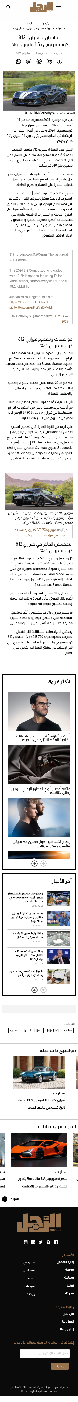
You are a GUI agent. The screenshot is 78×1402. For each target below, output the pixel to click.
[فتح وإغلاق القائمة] (58, 7)
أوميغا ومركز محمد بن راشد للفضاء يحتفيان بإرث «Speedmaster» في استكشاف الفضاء (25, 897)
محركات (68, 1293)
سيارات (31, 23)
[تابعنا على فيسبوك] (56, 1242)
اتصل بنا (68, 1321)
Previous (43, 863)
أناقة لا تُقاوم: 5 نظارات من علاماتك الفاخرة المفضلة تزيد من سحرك (43, 738)
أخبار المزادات (52, 1030)
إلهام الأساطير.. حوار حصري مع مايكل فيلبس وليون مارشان (41, 843)
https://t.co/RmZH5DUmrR (28, 302)
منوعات (29, 1286)
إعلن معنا (67, 1329)
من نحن (68, 1313)
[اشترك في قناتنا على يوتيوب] (25, 1242)
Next (34, 863)
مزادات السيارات (31, 1030)
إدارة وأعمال (65, 1261)
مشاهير (29, 1270)
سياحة (69, 1277)
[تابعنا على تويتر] (41, 1242)
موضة (69, 1269)
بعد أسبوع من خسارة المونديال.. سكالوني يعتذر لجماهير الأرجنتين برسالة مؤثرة (27, 917)
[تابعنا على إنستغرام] (48, 1242)
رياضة (31, 1294)
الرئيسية (46, 23)
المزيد (14, 1199)
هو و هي (29, 1262)
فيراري (13, 1030)
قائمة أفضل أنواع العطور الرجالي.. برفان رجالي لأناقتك (40, 791)
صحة (31, 1278)
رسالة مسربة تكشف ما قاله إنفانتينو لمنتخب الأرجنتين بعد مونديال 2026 (28, 955)
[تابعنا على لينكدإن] (33, 1242)
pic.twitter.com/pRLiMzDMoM (30, 307)
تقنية (70, 1285)
